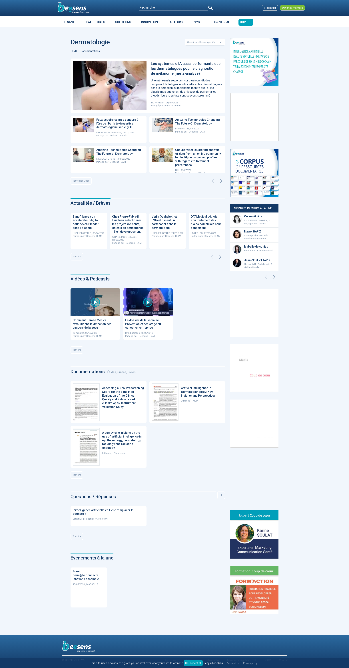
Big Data (194, 28)
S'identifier (270, 7)
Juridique (125, 28)
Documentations (90, 51)
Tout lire (77, 256)
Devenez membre (292, 7)
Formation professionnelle (266, 28)
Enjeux (144, 28)
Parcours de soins (169, 28)
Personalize (233, 663)
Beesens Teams (173, 105)
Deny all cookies (213, 663)
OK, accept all (193, 663)
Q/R (74, 51)
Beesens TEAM (197, 131)
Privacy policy (250, 663)
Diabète (76, 28)
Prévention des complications (315, 28)
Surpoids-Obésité (100, 28)
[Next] (221, 181)
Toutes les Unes (81, 180)
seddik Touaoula (118, 135)
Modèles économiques (223, 28)
